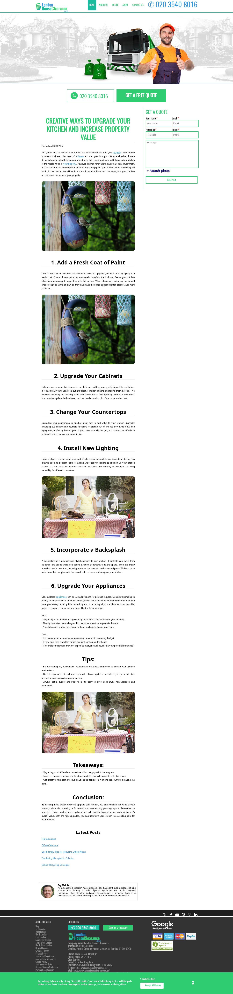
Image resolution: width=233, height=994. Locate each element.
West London (40, 932)
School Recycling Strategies (56, 865)
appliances (61, 597)
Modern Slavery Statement (46, 967)
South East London (43, 940)
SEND (171, 180)
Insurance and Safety (44, 965)
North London (41, 935)
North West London (43, 945)
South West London (43, 943)
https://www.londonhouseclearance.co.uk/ (92, 971)
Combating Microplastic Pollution (58, 858)
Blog (37, 926)
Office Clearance (50, 845)
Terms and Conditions (44, 956)
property (117, 152)
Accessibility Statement (45, 959)
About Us (103, 5)
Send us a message (118, 927)
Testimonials (40, 929)
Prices (115, 5)
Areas (125, 5)
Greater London (42, 951)
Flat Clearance (49, 839)
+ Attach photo (158, 171)
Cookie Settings (148, 979)
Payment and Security (44, 970)
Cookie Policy (41, 962)
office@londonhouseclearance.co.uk (91, 968)
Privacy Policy (41, 954)
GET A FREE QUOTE (141, 95)
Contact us (138, 5)
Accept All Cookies (153, 985)
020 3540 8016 (177, 5)
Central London (41, 948)
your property (69, 164)
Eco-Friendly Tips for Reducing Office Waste (64, 852)
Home (92, 5)
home (81, 156)
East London (40, 937)
